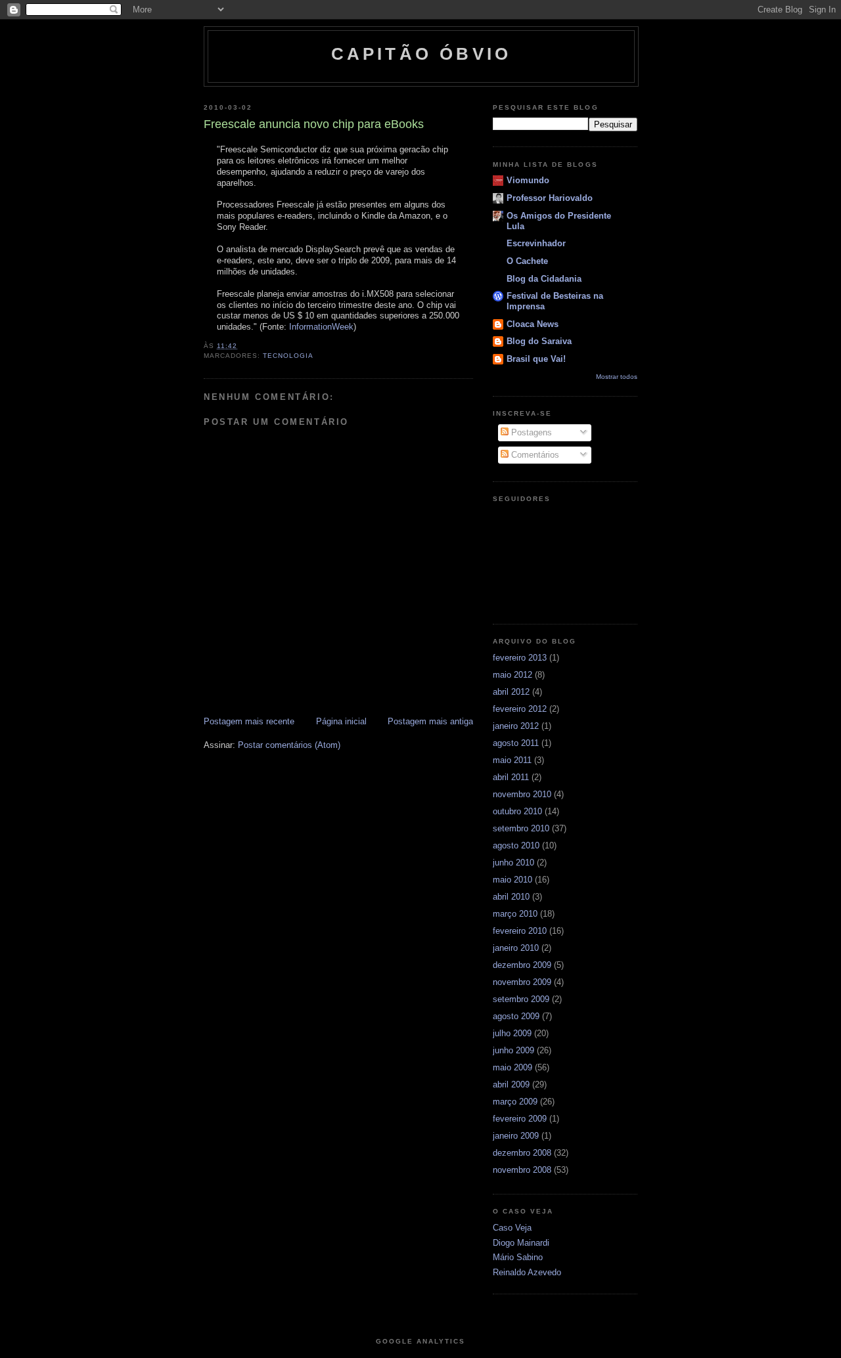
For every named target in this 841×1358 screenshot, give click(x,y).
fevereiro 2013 (520, 658)
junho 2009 (513, 1050)
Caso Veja (512, 1228)
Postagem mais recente (249, 721)
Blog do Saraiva (539, 341)
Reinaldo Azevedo (527, 1272)
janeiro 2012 (516, 726)
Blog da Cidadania (544, 279)
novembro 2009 (522, 982)
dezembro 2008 (522, 1153)
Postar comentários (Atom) (289, 745)
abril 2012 (511, 692)
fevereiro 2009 (520, 1119)
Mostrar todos (616, 376)
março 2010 (515, 914)
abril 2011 (511, 777)
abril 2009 (511, 1084)
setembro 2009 (521, 999)
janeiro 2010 (516, 948)
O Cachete (527, 261)
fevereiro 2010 (520, 931)
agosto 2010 (516, 845)
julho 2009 (512, 1033)
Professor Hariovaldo (550, 198)
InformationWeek (321, 327)
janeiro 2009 (516, 1136)
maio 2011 (512, 760)
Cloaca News (532, 324)
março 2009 (515, 1101)
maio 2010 (512, 880)
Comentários (534, 455)
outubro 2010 (517, 811)
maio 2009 (512, 1067)
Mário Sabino (518, 1257)
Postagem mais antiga (430, 721)
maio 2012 (512, 675)
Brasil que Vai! (536, 359)
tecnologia (288, 355)
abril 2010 (511, 897)
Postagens (530, 432)
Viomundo (528, 180)
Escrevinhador (536, 243)
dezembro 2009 (522, 965)
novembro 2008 (522, 1170)
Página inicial (341, 721)
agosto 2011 (516, 743)
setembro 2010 (521, 828)
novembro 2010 (522, 794)
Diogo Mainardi (521, 1243)
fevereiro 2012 (520, 709)
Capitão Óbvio (421, 54)
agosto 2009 (516, 1016)
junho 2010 (513, 862)
